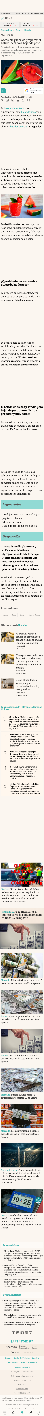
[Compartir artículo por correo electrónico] (23, 100)
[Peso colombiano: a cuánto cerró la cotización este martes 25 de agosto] (22, 1041)
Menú (4, 1414)
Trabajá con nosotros (22, 1367)
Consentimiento (22, 1389)
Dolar (13, 1414)
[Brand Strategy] (35, 1347)
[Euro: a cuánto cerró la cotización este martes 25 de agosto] (22, 1080)
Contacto (8, 1358)
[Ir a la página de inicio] (22, 1341)
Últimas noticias (7, 13)
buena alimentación (15, 108)
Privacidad (22, 1384)
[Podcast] (16, 1352)
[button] (38, 1200)
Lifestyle (18, 30)
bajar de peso (28, 112)
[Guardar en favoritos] (3, 90)
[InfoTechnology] (28, 1352)
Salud (22, 615)
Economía (38, 13)
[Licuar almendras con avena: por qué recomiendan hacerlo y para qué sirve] (7, 684)
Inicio (22, 1414)
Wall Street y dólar (24, 13)
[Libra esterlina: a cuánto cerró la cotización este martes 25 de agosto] (22, 965)
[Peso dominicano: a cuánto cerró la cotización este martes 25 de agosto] (22, 1116)
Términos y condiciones (22, 1380)
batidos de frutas (19, 126)
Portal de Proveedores (29, 1363)
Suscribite (35, 1358)
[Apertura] (11, 1347)
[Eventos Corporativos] (24, 1347)
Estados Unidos (34, 615)
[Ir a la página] (2, 18)
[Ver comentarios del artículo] (28, 100)
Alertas (31, 1414)
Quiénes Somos (12, 1363)
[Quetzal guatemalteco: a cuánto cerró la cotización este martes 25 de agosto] (22, 1002)
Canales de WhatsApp (22, 1358)
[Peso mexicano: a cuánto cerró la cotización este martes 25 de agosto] (22, 936)
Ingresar (39, 1414)
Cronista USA (6, 30)
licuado (27, 30)
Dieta (14, 615)
